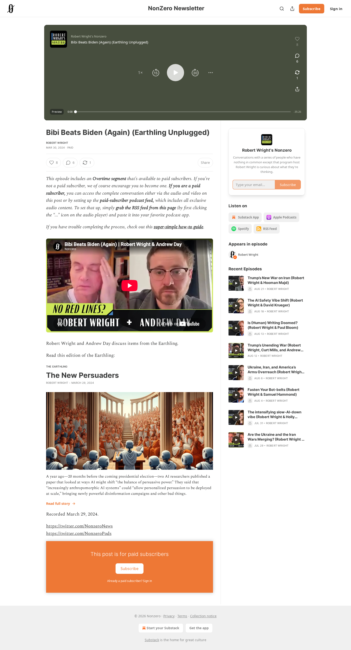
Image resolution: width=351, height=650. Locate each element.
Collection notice (203, 616)
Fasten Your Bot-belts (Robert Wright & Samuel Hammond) (273, 392)
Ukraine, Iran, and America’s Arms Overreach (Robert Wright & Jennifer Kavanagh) (275, 369)
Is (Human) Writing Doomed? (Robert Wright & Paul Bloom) (273, 325)
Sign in (336, 8)
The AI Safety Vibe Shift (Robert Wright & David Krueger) (275, 302)
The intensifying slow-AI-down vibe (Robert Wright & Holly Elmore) (274, 414)
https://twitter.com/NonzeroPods (79, 533)
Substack (152, 640)
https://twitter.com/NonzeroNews (79, 526)
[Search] (282, 8)
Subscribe (311, 8)
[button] (140, 72)
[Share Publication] (292, 8)
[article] (267, 283)
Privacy (169, 616)
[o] (236, 283)
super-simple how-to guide (178, 227)
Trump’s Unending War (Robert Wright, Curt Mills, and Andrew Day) (274, 347)
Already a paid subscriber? (129, 581)
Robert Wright (57, 142)
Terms (182, 616)
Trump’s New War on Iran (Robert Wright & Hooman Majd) (276, 280)
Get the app (199, 628)
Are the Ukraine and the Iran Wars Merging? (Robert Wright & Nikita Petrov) (276, 437)
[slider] (183, 111)
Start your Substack (163, 628)
